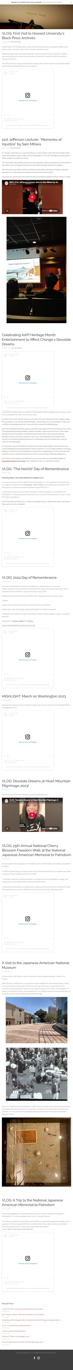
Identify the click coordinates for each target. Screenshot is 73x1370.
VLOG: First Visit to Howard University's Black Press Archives (22, 1309)
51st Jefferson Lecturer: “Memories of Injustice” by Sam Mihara (23, 1314)
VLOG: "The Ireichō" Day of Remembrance (16, 1326)
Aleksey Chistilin (18, 621)
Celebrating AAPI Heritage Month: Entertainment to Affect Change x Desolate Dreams (31, 1320)
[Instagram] (38, 1358)
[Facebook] (34, 1358)
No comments (16, 42)
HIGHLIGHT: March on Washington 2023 (15, 1336)
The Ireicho (28, 485)
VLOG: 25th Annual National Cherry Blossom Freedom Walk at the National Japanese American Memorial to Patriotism (36, 850)
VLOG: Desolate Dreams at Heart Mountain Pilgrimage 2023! (22, 1342)
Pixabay (30, 621)
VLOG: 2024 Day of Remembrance (13, 1331)
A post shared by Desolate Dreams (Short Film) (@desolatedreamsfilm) (27, 125)
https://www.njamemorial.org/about (20, 1229)
